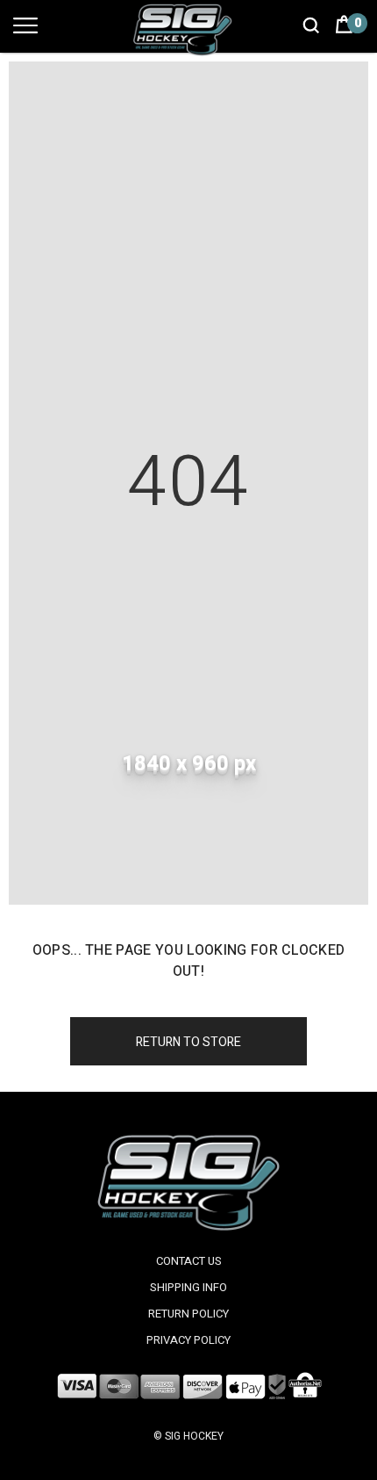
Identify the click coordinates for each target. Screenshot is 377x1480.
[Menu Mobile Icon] (25, 34)
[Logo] (188, 29)
